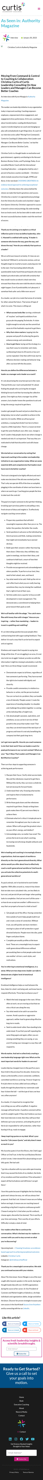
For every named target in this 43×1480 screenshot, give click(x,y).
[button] (39, 9)
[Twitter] (27, 1439)
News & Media (21, 1412)
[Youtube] (32, 1439)
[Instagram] (15, 1439)
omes (37, 1252)
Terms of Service (28, 1472)
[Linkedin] (10, 1439)
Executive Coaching (21, 1404)
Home (21, 1397)
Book (21, 1401)
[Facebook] (21, 1439)
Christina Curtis (14, 1256)
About (21, 1408)
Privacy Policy (14, 1472)
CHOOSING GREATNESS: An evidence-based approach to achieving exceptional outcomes (20, 185)
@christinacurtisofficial (18, 1260)
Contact (21, 1415)
